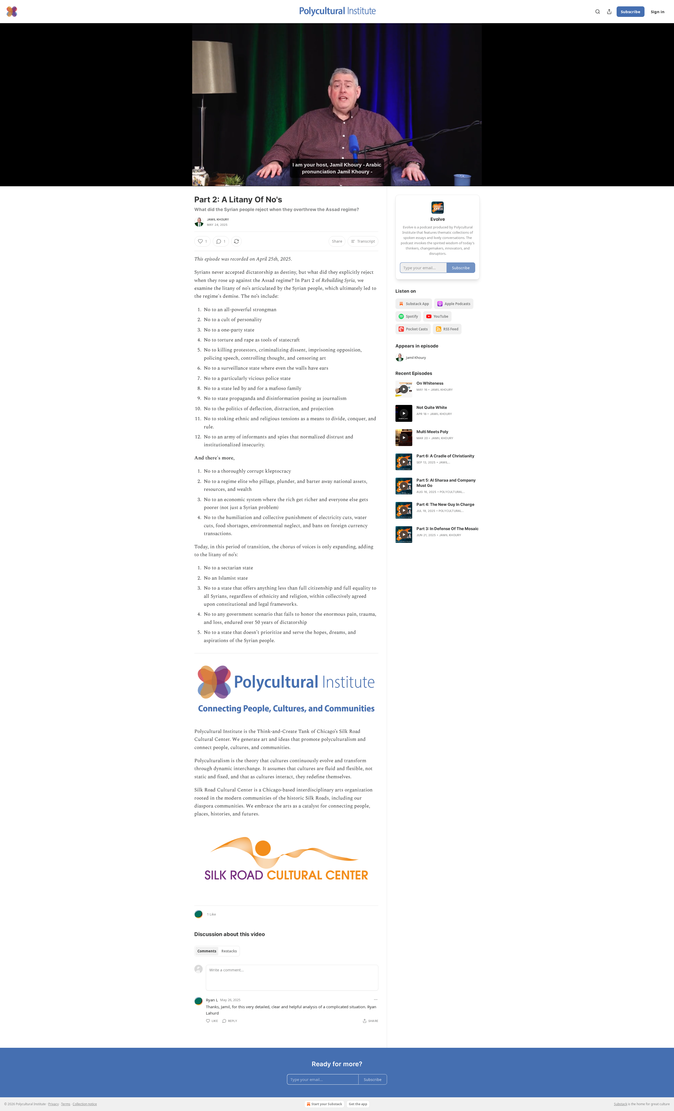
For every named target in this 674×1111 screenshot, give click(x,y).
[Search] (597, 11)
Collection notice (85, 1104)
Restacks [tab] (229, 951)
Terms (65, 1104)
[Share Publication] (609, 11)
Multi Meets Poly (432, 431)
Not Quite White (432, 407)
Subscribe (630, 11)
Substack (620, 1104)
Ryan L (212, 999)
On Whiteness (430, 383)
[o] (404, 389)
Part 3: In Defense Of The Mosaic (448, 528)
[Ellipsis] (375, 999)
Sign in (658, 11)
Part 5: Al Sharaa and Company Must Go (446, 483)
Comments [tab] (206, 951)
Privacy (53, 1104)
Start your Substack (326, 1104)
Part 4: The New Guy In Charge (445, 504)
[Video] (181, 99)
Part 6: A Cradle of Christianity (445, 455)
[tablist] (217, 951)
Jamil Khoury (218, 219)
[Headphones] (181, 110)
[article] (437, 389)
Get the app (358, 1104)
